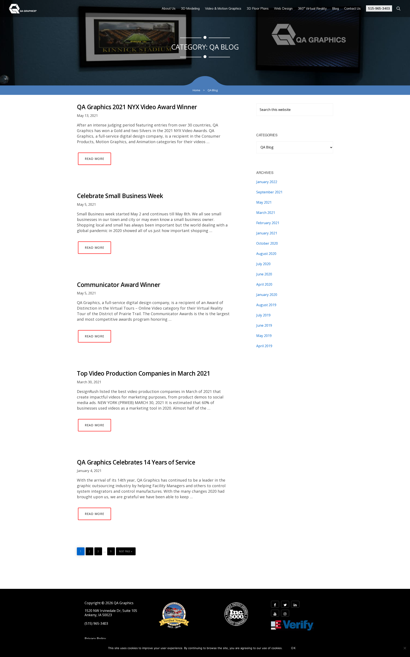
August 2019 (266, 305)
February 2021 (267, 222)
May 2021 (264, 202)
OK (293, 648)
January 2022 (266, 181)
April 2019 (264, 346)
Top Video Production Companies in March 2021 (143, 373)
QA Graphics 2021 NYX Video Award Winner (137, 107)
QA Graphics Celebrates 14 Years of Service (136, 462)
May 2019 (264, 335)
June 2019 (264, 325)
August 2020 (266, 253)
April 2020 (264, 284)
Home (196, 90)
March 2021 (265, 212)
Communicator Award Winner (118, 285)
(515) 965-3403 (96, 623)
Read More (94, 159)
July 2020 (263, 264)
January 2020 (266, 294)
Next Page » (125, 550)
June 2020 (264, 274)
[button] (398, 8)
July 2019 (263, 315)
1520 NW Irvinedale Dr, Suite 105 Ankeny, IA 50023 (111, 612)
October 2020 (267, 243)
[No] (405, 648)
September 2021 (269, 192)
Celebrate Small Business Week (120, 196)
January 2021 (266, 233)
